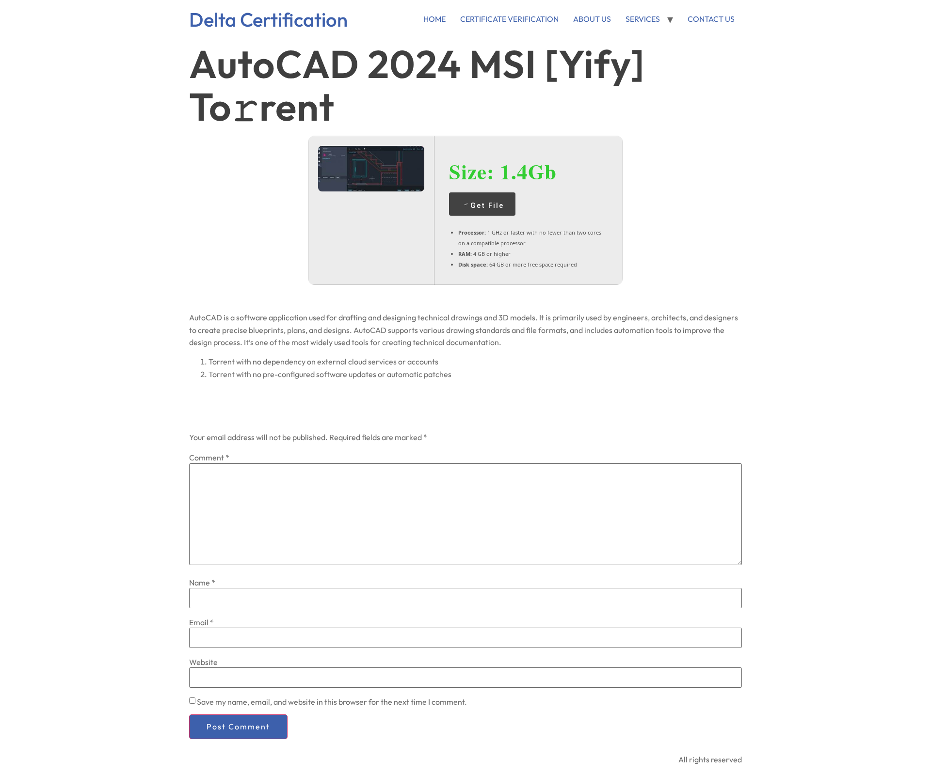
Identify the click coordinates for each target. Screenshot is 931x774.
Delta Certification (268, 19)
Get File (487, 205)
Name (202, 582)
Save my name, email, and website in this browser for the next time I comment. (332, 702)
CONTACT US (711, 19)
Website (203, 662)
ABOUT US (592, 19)
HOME (434, 19)
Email (201, 622)
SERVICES (643, 19)
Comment (209, 457)
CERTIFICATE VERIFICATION (509, 19)
